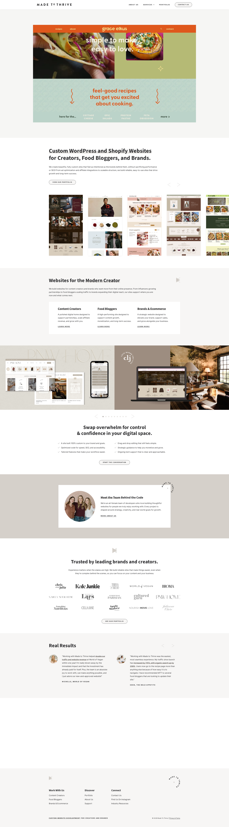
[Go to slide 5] (114, 416)
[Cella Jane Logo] (88, 608)
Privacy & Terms (174, 818)
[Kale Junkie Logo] (88, 586)
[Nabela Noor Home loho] (61, 597)
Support (88, 803)
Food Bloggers (55, 799)
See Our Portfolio (114, 621)
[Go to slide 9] (126, 416)
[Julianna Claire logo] (168, 608)
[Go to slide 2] (106, 416)
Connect (116, 790)
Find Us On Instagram (120, 799)
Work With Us (56, 790)
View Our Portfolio (62, 182)
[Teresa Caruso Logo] (115, 586)
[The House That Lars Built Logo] (88, 597)
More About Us (108, 516)
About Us (133, 5)
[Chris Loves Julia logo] (61, 586)
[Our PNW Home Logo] (168, 597)
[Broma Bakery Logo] (168, 586)
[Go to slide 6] (117, 416)
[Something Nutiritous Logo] (61, 608)
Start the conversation (114, 462)
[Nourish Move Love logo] (141, 608)
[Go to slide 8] (123, 416)
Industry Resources (119, 803)
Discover (90, 790)
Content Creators (57, 795)
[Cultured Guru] (141, 597)
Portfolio (164, 5)
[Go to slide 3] (108, 416)
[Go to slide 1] (103, 416)
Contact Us (183, 5)
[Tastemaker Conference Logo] (115, 608)
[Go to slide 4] (111, 416)
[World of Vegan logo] (141, 586)
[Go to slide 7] (120, 416)
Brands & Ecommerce (58, 803)
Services (147, 5)
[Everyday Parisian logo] (115, 597)
